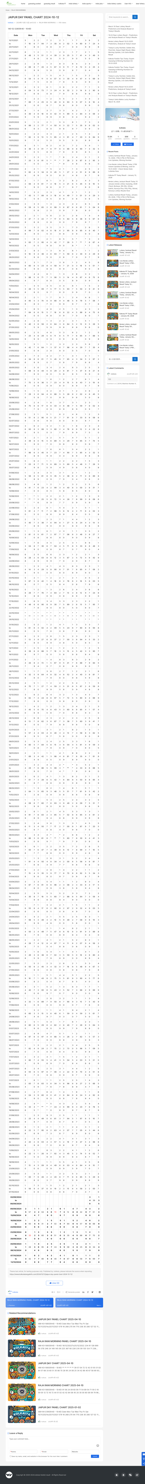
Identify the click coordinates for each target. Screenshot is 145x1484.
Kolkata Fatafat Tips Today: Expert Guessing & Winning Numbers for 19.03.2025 (121, 61)
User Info (127, 4)
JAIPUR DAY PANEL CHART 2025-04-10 (59, 1319)
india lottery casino (114, 4)
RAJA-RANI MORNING (47, 23)
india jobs (99, 4)
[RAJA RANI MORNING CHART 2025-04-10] (22, 1392)
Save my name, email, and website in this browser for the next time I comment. (39, 1456)
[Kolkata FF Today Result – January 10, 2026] (112, 273)
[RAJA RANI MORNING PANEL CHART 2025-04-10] (22, 1348)
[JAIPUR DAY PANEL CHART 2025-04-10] (22, 1326)
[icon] (116, 1475)
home (23, 4)
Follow (117, 144)
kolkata (10, 23)
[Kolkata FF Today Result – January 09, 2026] (112, 316)
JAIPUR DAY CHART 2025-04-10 (55, 1363)
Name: (13, 1452)
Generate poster (74, 1292)
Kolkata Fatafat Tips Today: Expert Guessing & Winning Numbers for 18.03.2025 (121, 69)
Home (7, 10)
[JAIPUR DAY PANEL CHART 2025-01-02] (22, 1414)
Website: (75, 1452)
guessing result (49, 4)
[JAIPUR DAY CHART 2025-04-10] (22, 1370)
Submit (95, 1456)
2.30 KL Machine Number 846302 (128, 383)
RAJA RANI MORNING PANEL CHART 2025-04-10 (64, 1341)
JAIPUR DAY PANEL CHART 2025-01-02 (59, 1407)
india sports (86, 4)
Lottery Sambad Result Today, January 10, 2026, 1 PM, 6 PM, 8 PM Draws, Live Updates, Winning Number (122, 158)
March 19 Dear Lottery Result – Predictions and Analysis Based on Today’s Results (121, 28)
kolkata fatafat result (42, 1475)
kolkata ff (62, 4)
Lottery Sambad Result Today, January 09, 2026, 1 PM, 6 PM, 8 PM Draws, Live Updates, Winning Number (122, 197)
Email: (44, 1452)
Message (129, 144)
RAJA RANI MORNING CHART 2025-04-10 (60, 1385)
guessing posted (34, 4)
